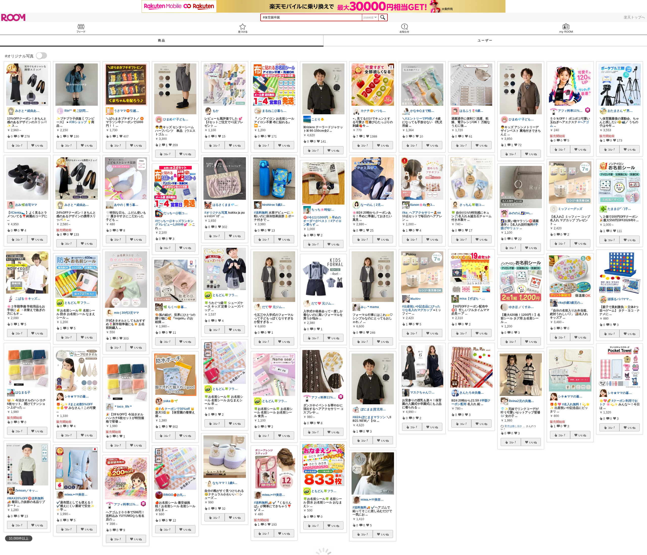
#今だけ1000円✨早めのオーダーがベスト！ (322, 219)
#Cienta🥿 (17, 212)
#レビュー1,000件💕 (173, 224)
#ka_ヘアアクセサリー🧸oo (421, 212)
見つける (243, 28)
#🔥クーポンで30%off (174, 409)
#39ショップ (78, 122)
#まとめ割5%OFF (80, 404)
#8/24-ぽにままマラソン (369, 417)
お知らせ (404, 28)
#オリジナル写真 (215, 212)
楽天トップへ (634, 17)
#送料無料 (261, 212)
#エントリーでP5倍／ (420, 118)
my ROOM (566, 28)
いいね (39, 145)
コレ (17, 145)
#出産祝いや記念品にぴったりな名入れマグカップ (421, 308)
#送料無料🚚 (263, 502)
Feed (81, 28)
